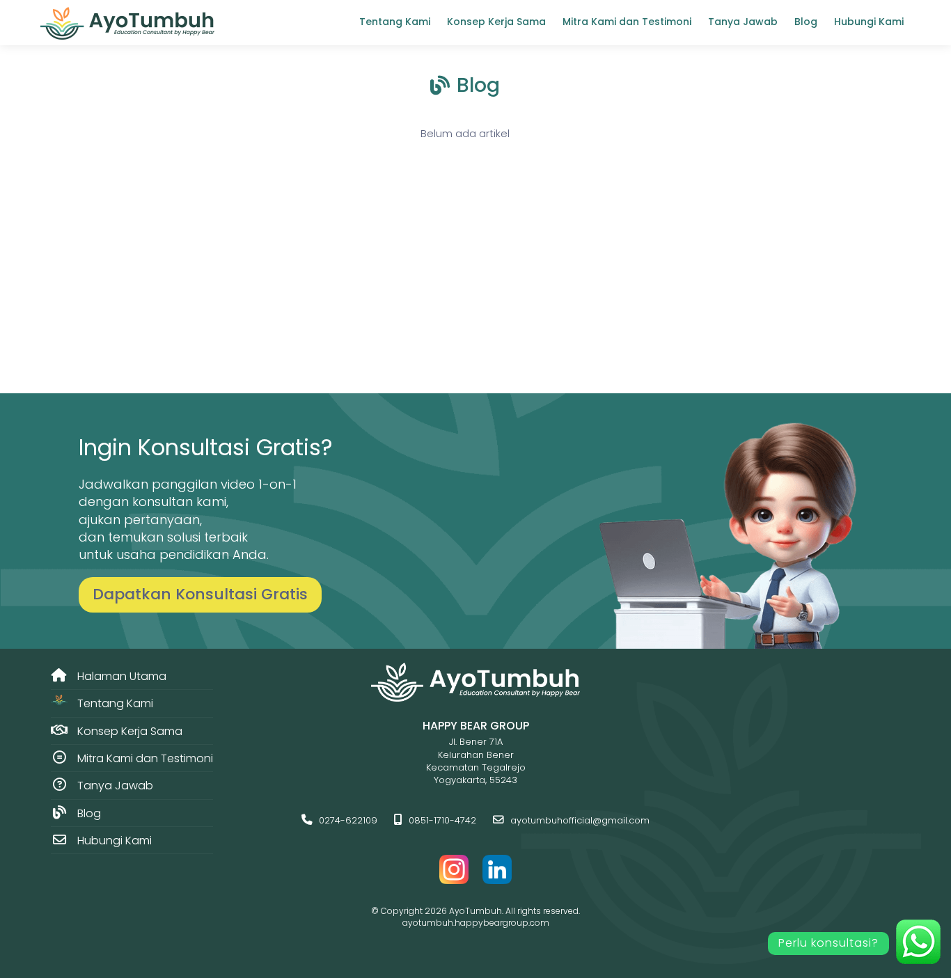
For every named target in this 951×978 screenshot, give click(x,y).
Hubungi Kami (869, 22)
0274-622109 (346, 820)
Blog (805, 22)
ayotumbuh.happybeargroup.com (475, 923)
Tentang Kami (394, 22)
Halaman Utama (120, 676)
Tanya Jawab (743, 22)
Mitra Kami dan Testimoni (627, 22)
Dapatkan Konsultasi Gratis (200, 594)
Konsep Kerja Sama (496, 22)
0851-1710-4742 (441, 820)
